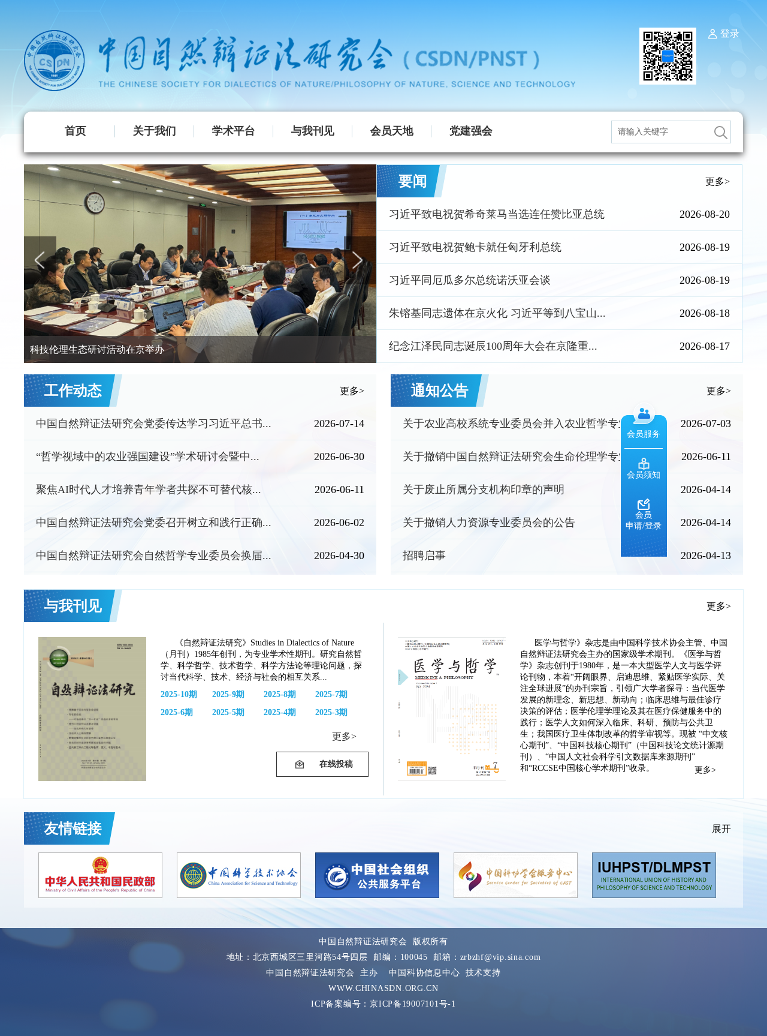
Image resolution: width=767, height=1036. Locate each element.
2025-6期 (177, 712)
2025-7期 (331, 694)
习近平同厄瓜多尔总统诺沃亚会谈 (470, 280)
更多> (717, 181)
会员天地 (391, 131)
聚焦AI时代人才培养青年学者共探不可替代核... (148, 490)
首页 (75, 131)
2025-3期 (331, 712)
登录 (729, 33)
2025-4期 (280, 712)
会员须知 (643, 474)
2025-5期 (228, 712)
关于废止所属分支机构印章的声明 (483, 490)
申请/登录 (644, 525)
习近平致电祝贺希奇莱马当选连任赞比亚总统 (497, 214)
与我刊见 (312, 131)
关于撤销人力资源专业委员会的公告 (489, 522)
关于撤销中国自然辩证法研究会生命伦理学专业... (520, 457)
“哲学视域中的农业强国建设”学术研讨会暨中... (147, 457)
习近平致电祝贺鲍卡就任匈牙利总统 (475, 247)
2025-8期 (280, 694)
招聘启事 (424, 555)
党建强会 (471, 131)
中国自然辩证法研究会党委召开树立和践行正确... (153, 522)
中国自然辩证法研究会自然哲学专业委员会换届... (153, 555)
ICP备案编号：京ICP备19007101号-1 (383, 1003)
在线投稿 (336, 763)
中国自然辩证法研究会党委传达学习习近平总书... (153, 424)
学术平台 (233, 131)
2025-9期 (228, 694)
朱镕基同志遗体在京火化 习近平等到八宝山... (497, 313)
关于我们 (154, 131)
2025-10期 (179, 694)
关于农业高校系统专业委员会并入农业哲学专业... (520, 424)
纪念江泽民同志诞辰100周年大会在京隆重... (493, 346)
